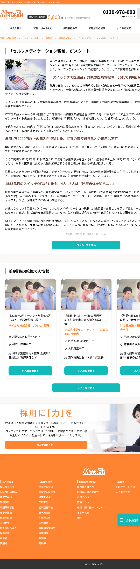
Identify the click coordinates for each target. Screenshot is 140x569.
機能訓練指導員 (8, 528)
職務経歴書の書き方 (88, 492)
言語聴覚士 (6, 522)
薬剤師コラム (65, 38)
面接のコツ (83, 502)
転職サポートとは (43, 28)
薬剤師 (49, 38)
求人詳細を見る (30, 370)
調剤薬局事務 (7, 507)
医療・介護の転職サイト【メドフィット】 (19, 38)
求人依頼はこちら (46, 445)
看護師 (3, 538)
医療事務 (5, 502)
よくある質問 (124, 28)
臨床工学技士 (7, 497)
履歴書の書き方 (85, 487)
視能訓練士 (6, 533)
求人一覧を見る (86, 387)
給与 (79, 517)
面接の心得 (83, 497)
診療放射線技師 (8, 492)
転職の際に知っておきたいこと (93, 507)
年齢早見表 (83, 512)
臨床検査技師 (7, 487)
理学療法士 (6, 512)
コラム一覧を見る (86, 245)
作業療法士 (6, 517)
